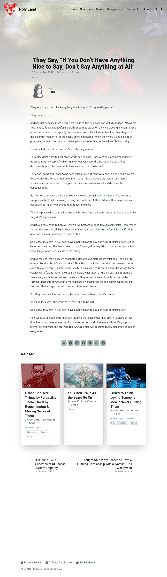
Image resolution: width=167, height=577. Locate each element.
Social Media (87, 562)
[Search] (156, 9)
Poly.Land (27, 9)
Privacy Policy (32, 562)
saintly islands (106, 195)
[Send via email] (90, 343)
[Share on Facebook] (83, 343)
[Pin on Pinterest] (77, 343)
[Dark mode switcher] (161, 9)
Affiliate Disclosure (60, 562)
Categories (113, 9)
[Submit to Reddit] (70, 343)
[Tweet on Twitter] (64, 343)
